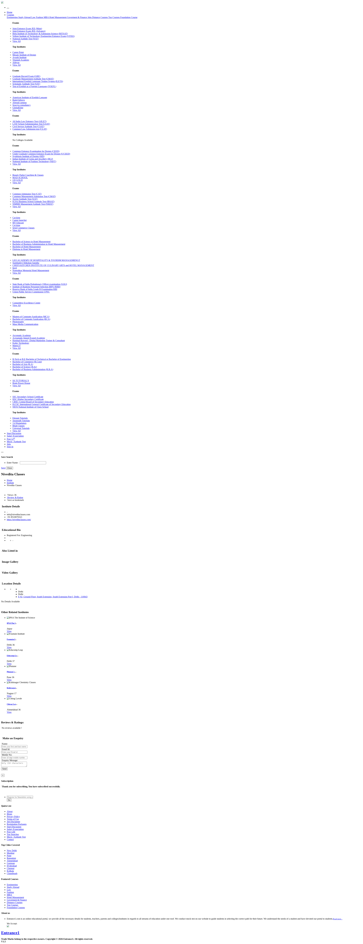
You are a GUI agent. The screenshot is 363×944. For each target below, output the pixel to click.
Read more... (337, 919)
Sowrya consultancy (21, 105)
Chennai (10, 868)
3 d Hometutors (19, 423)
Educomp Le (12, 656)
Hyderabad (12, 866)
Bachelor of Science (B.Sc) (24, 367)
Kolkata (10, 871)
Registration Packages (17, 824)
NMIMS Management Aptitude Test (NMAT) (32, 204)
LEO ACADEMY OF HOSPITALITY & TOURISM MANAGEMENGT (46, 260)
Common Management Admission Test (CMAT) (34, 196)
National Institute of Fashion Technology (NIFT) (34, 161)
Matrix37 (16, 345)
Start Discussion (14, 433)
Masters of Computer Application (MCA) (30, 316)
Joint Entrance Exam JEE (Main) (27, 28)
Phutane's (11, 672)
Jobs (9, 444)
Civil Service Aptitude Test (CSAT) (28, 126)
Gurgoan (11, 863)
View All (16, 41)
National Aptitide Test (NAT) (25, 39)
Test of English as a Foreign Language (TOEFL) (34, 86)
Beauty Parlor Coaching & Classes (28, 175)
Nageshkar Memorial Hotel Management (30, 270)
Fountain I (11, 639)
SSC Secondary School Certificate (27, 396)
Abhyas (15, 62)
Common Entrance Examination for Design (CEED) (35, 151)
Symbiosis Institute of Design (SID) (28, 156)
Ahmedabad (12, 860)
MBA (46, 17)
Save (3, 468)
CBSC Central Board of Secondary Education (33, 402)
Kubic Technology (20, 343)
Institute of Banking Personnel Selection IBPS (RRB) (36, 287)
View (9, 631)
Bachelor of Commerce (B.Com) (27, 362)
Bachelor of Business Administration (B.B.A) (32, 369)
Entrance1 (10, 932)
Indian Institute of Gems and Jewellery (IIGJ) (32, 159)
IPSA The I (11, 623)
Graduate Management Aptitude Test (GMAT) (33, 79)
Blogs (9, 814)
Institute (10, 483)
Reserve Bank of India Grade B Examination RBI (34, 289)
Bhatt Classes (18, 426)
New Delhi (12, 850)
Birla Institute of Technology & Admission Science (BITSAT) (40, 33)
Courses (10, 15)
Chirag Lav (11, 704)
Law (33, 17)
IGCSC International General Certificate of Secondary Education (41, 404)
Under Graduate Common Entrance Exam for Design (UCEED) (41, 154)
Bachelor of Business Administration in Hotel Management (38, 244)
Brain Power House (21, 383)
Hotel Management (58, 17)
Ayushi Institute (19, 57)
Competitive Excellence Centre (26, 303)
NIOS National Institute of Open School (30, 407)
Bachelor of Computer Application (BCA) (31, 319)
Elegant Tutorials (20, 418)
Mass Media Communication (25, 324)
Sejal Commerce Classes (23, 228)
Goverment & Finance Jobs (79, 17)
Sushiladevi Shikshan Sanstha (25, 263)
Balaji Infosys (18, 100)
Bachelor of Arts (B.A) (22, 364)
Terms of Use (13, 819)
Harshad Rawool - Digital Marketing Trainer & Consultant (38, 340)
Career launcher (19, 220)
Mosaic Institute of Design (24, 55)
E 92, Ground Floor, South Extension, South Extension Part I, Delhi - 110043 (52, 597)
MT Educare (18, 223)
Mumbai (10, 853)
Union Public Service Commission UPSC (31, 292)
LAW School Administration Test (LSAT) (31, 124)
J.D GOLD (17, 180)
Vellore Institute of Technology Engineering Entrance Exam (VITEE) (43, 36)
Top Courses (114, 17)
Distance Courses (100, 17)
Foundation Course (128, 17)
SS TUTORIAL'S (20, 380)
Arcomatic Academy (21, 335)
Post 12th (11, 832)
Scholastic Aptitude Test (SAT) (26, 84)
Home (9, 12)
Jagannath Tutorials (21, 420)
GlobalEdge (17, 107)
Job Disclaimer (13, 821)
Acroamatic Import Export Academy (28, 338)
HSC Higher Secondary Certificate (28, 399)
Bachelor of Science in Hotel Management (31, 241)
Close (9, 468)
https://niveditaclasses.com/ (19, 519)
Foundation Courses (16, 907)
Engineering (12, 17)
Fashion (40, 17)
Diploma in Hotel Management (26, 249)
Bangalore (11, 858)
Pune (9, 855)
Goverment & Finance (17, 900)
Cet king (16, 225)
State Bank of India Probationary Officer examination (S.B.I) (39, 284)
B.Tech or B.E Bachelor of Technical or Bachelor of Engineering (41, 359)
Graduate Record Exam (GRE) (26, 76)
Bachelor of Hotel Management (26, 246)
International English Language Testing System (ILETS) (37, 81)
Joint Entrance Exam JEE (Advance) (28, 31)
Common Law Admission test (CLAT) (29, 129)
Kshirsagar (11, 688)
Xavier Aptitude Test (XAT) (25, 199)
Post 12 (11, 439)
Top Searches (13, 834)
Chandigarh (12, 873)
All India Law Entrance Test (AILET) (29, 121)
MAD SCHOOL (20, 177)
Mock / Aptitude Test (16, 441)
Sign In (10, 446)
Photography (18, 321)
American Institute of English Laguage (29, 97)
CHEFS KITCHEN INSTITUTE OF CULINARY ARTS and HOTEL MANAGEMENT (53, 265)
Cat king (16, 217)
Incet (14, 268)
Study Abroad (24, 17)
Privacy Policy (13, 816)
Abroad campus (19, 102)
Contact (10, 839)
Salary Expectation (15, 436)
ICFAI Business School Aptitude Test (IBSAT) (33, 201)
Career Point (18, 52)
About (9, 811)
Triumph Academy (20, 60)
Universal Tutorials (20, 428)
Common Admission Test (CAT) (27, 194)
